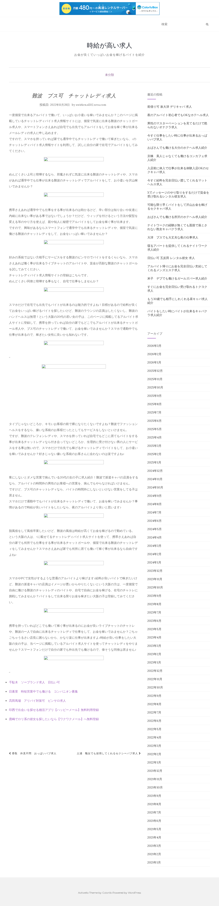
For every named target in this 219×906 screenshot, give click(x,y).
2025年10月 (155, 387)
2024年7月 (154, 512)
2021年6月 (154, 821)
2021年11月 (154, 779)
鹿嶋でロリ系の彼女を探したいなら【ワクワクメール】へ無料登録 (54, 719)
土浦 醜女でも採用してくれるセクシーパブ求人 (108, 753)
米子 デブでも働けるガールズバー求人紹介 (177, 278)
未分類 (109, 75)
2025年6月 (154, 421)
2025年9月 (154, 396)
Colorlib (107, 892)
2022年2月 (154, 754)
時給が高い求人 (109, 45)
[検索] (207, 24)
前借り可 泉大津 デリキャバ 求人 (169, 107)
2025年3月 (154, 446)
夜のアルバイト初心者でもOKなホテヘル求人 (178, 115)
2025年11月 (155, 379)
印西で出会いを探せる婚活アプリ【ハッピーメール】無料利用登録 (54, 710)
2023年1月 (154, 662)
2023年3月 (154, 646)
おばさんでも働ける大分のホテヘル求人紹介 (177, 148)
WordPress (134, 892)
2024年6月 (154, 521)
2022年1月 (154, 762)
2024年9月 (154, 496)
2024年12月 (155, 471)
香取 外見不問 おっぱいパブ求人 (33, 753)
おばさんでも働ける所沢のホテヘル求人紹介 (177, 217)
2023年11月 (154, 579)
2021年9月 (154, 796)
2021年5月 (154, 829)
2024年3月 (154, 546)
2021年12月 (154, 771)
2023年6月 (154, 621)
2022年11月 (154, 679)
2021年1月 (154, 862)
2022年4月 (154, 737)
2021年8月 (154, 804)
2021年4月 (154, 837)
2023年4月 (154, 637)
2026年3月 (154, 346)
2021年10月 (155, 787)
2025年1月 (154, 462)
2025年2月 (154, 454)
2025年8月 (154, 404)
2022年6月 (154, 721)
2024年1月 (154, 562)
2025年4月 (154, 437)
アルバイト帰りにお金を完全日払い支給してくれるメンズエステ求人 (177, 268)
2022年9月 (154, 696)
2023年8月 (154, 604)
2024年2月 (154, 554)
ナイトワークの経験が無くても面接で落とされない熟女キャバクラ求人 (177, 227)
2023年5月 (154, 629)
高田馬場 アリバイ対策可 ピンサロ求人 (37, 701)
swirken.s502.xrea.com (91, 105)
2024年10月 (155, 487)
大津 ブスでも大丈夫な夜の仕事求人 (172, 237)
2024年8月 (154, 504)
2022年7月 (154, 712)
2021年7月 (154, 812)
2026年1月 (154, 362)
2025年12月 (155, 371)
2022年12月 (155, 671)
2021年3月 (154, 846)
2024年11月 (155, 479)
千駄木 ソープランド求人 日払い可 (34, 682)
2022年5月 (154, 729)
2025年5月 (154, 429)
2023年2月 (154, 654)
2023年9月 (154, 596)
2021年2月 (154, 854)
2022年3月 (154, 746)
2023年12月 (155, 571)
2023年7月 (154, 612)
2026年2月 (154, 354)
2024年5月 (154, 529)
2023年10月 (155, 587)
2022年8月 (154, 704)
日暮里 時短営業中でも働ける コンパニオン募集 (43, 691)
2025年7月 (154, 412)
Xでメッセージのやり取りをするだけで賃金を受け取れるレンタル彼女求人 (178, 194)
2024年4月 (154, 537)
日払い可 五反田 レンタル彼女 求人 (171, 258)
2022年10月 (155, 687)
